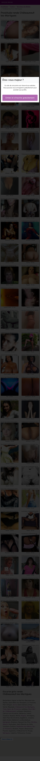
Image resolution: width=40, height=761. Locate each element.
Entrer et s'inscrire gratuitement (20, 98)
